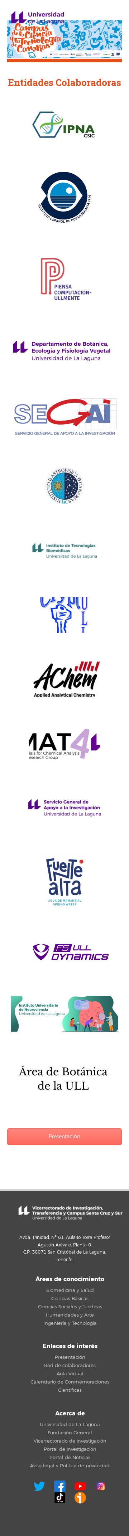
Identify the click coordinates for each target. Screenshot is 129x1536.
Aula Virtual (70, 1374)
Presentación (64, 1137)
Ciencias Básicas (70, 1299)
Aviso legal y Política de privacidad (70, 1466)
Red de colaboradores (70, 1365)
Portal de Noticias (69, 1457)
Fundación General (70, 1433)
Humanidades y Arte (70, 1315)
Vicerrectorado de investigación (70, 1441)
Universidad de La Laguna (70, 1425)
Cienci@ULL (37, 17)
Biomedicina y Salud (70, 1290)
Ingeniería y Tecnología (70, 1323)
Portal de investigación (70, 1449)
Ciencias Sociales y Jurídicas (70, 1307)
